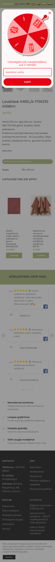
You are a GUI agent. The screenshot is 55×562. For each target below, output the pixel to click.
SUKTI (27, 81)
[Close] (49, 12)
